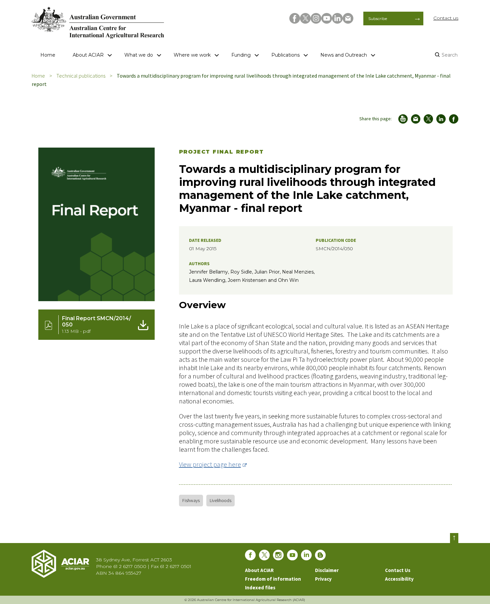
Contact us (445, 18)
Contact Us (397, 570)
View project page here (210, 464)
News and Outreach (343, 55)
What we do (138, 55)
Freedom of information (273, 579)
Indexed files (260, 587)
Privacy (323, 579)
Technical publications (80, 75)
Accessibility (399, 579)
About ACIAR (88, 55)
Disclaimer (327, 570)
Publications (285, 55)
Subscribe (377, 18)
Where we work (192, 55)
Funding (241, 55)
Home (47, 55)
